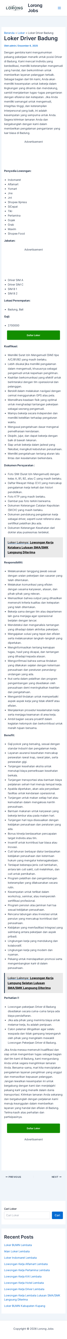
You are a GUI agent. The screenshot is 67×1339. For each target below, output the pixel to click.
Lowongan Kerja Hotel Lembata (24, 1283)
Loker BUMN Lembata (18, 1245)
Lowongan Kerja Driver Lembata (24, 1289)
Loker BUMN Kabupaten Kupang (24, 1306)
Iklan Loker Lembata (17, 1251)
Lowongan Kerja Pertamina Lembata (27, 1270)
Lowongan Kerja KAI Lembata (23, 1276)
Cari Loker (10, 1208)
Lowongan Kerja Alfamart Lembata (26, 1264)
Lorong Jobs (35, 8)
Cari (57, 1215)
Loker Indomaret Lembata (20, 1257)
